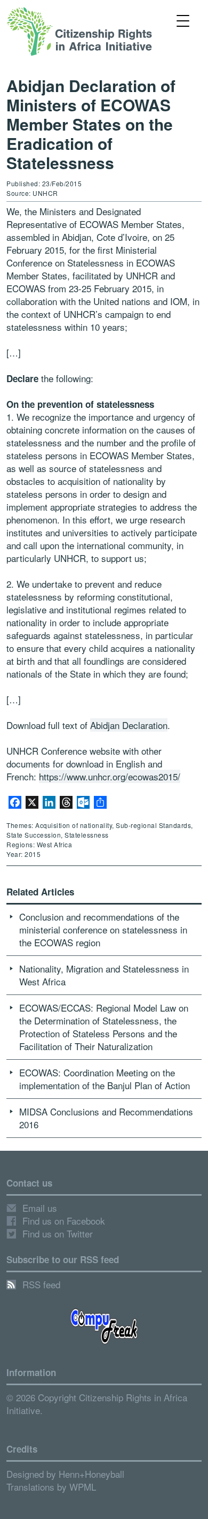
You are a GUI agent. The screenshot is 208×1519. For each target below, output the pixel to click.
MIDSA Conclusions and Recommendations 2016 (106, 1118)
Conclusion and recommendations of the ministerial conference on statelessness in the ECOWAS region (103, 929)
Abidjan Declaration (128, 725)
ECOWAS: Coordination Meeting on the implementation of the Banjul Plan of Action (104, 1079)
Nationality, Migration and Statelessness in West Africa (104, 975)
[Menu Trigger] (183, 20)
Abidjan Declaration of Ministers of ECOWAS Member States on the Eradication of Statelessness (90, 124)
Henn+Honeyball (91, 1473)
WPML (82, 1486)
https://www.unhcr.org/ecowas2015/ (109, 776)
